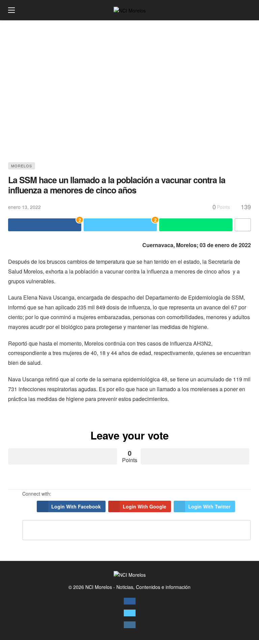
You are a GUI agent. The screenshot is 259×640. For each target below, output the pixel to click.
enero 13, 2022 (24, 207)
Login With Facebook (76, 506)
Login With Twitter (209, 506)
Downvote (195, 456)
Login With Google (144, 506)
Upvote (62, 456)
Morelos (21, 165)
